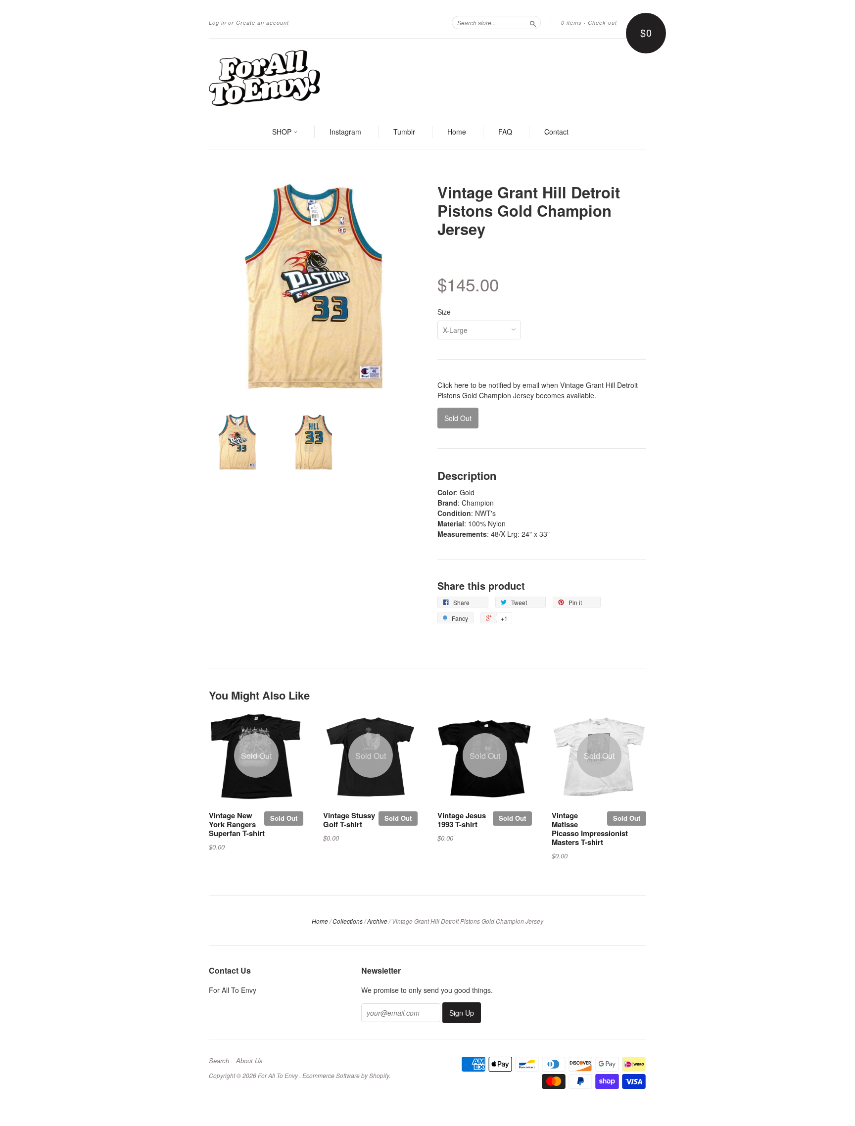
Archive (377, 921)
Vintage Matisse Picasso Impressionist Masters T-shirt (590, 828)
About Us (249, 1060)
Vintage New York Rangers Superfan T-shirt (237, 824)
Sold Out (283, 818)
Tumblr (404, 132)
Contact (556, 132)
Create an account (262, 22)
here (461, 385)
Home (456, 132)
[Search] (533, 22)
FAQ (505, 132)
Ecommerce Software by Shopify (345, 1075)
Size (444, 312)
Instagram (345, 132)
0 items (571, 22)
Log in (217, 22)
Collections (347, 921)
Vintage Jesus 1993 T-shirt (461, 820)
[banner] (427, 77)
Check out (602, 22)
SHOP (282, 132)
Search (219, 1060)
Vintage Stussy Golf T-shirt (349, 820)
